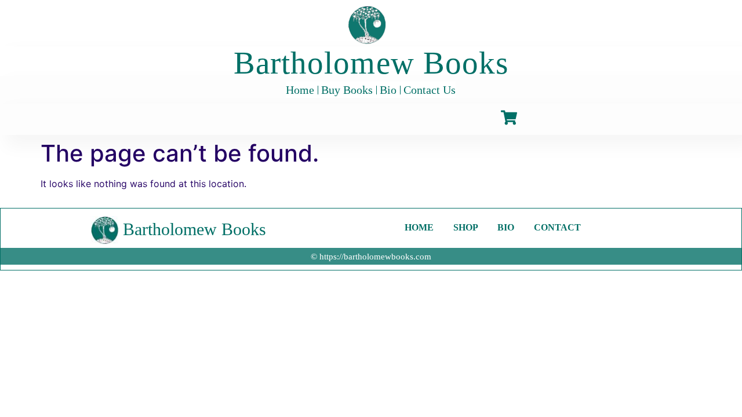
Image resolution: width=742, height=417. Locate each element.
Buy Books (347, 89)
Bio (388, 89)
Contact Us (429, 89)
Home (300, 89)
